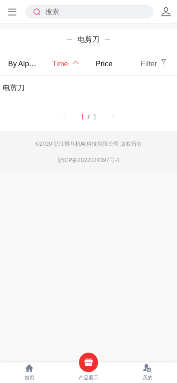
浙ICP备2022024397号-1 (89, 160)
